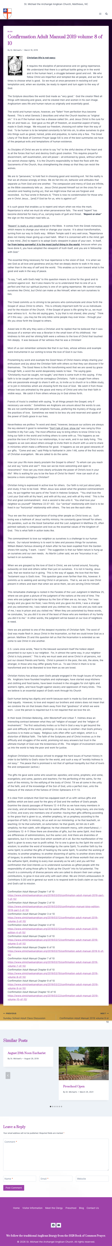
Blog (10, 31)
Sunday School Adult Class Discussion (24, 1016)
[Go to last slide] (8, 1075)
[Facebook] (53, 1225)
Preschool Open (74, 1086)
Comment (11, 1141)
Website (81, 1178)
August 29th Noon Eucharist (26, 1053)
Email (44, 1178)
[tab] (50, 1106)
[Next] (104, 1075)
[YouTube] (58, 1225)
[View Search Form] (106, 13)
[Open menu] (100, 14)
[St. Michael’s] (8, 13)
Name (9, 1178)
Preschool (71, 1208)
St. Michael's (16, 50)
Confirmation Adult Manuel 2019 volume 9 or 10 (84, 1017)
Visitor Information (32, 1208)
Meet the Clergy (54, 1208)
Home (16, 1208)
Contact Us (93, 1208)
